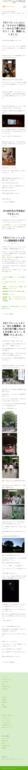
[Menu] (24, 7)
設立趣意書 (4, 707)
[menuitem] (24, 7)
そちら (5, 228)
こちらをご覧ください (15, 222)
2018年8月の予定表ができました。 (14, 212)
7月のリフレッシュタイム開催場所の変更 (14, 239)
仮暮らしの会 (5, 740)
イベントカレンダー (6, 720)
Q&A (3, 684)
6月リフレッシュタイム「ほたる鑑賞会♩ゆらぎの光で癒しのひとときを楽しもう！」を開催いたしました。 (14, 328)
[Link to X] (25, 768)
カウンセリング (5, 738)
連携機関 (4, 748)
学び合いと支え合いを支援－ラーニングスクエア (12, 759)
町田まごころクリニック (7, 727)
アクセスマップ (5, 717)
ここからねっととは (6, 679)
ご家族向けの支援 (6, 745)
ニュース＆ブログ (6, 722)
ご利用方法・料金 (6, 686)
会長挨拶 (4, 699)
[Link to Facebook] (22, 768)
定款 (3, 704)
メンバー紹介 (5, 681)
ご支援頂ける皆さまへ (7, 725)
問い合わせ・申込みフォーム (8, 715)
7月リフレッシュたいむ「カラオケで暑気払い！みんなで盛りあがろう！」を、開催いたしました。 (14, 28)
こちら (10, 306)
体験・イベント (5, 743)
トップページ (5, 677)
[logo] (11, 7)
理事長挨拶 (4, 702)
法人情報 (4, 697)
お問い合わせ (5, 689)
